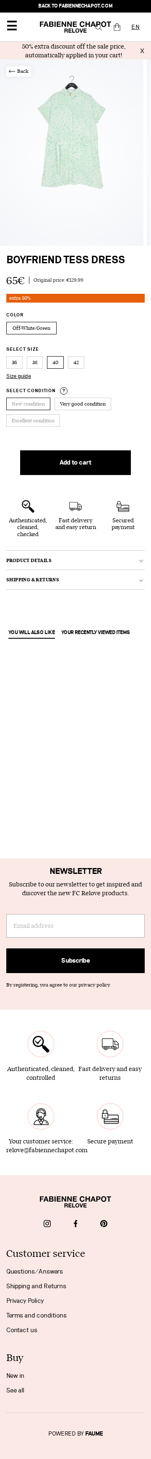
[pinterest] (103, 1224)
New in (15, 1375)
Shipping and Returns (36, 1286)
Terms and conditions (36, 1315)
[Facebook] (76, 1224)
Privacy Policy (25, 1301)
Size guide (18, 376)
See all (15, 1390)
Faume (94, 1434)
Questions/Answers (34, 1271)
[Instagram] (47, 1224)
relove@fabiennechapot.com (47, 1150)
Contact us (21, 1330)
